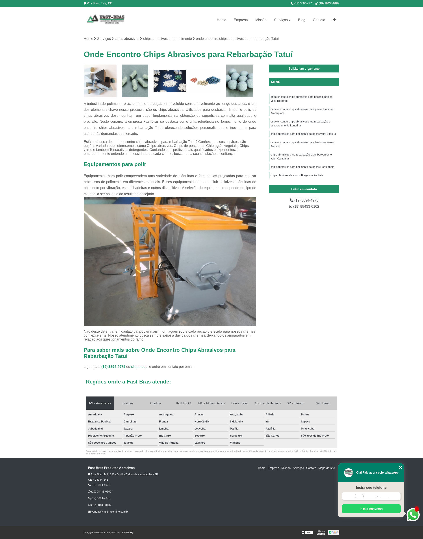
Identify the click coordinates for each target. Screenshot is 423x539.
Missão (261, 20)
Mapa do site (326, 468)
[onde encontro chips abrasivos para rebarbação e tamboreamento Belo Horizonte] (170, 81)
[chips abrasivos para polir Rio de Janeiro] (135, 81)
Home (221, 20)
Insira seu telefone (371, 487)
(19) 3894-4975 (303, 3)
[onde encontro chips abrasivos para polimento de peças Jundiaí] (239, 81)
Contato (319, 20)
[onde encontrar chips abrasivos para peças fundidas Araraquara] (205, 81)
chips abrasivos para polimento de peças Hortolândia (302, 167)
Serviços (281, 20)
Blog (301, 20)
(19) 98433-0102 (328, 3)
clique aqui (139, 367)
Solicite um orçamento (304, 68)
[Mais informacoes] (334, 20)
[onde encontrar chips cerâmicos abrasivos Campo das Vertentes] (100, 81)
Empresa (241, 20)
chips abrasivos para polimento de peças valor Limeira (303, 133)
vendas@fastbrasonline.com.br (110, 511)
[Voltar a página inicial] (106, 20)
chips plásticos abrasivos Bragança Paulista (297, 175)
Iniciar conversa (371, 509)
